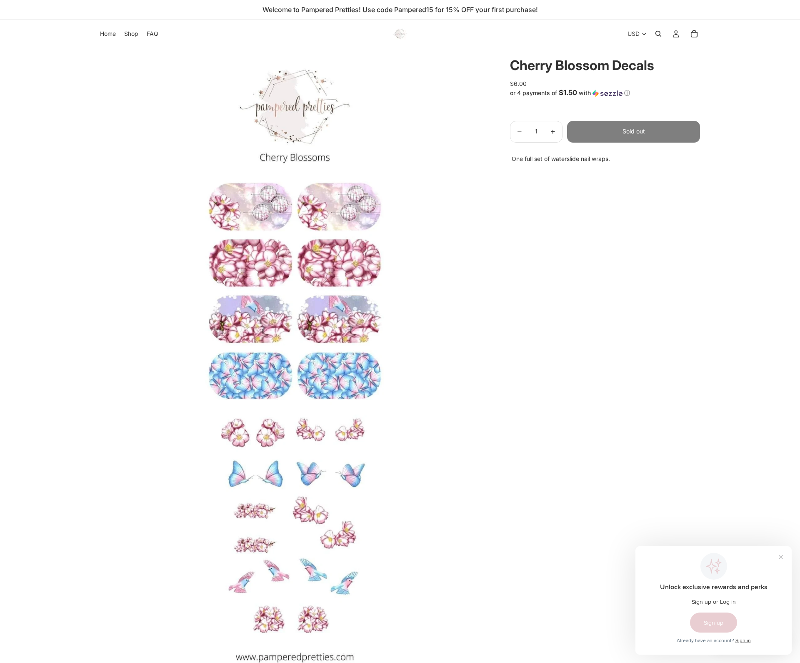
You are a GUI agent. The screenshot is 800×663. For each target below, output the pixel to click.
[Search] (658, 34)
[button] (605, 93)
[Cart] (694, 34)
